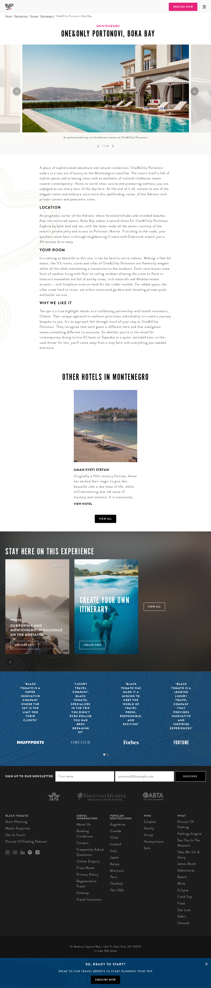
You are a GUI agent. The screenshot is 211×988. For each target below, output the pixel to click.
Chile (114, 837)
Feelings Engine (189, 833)
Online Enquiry (88, 861)
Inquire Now (183, 7)
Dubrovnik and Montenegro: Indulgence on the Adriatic (36, 630)
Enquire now (105, 980)
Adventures (186, 870)
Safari (181, 916)
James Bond (186, 863)
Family (149, 828)
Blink (181, 883)
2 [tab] (108, 755)
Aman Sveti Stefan (91, 469)
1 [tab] (104, 755)
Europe (34, 16)
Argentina (117, 824)
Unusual (183, 923)
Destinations (21, 16)
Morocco (117, 870)
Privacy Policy (87, 874)
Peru (113, 877)
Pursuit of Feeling (185, 824)
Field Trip (184, 896)
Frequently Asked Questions (90, 852)
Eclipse (183, 890)
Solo (147, 848)
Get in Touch (15, 834)
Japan (114, 857)
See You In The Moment (188, 843)
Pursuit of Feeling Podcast (26, 841)
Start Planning (16, 821)
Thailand (116, 883)
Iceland (115, 844)
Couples (150, 821)
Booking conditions (84, 833)
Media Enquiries (17, 828)
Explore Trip (24, 645)
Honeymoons (154, 841)
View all (105, 519)
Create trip (92, 645)
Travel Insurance (88, 899)
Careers (82, 843)
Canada (115, 831)
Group (148, 834)
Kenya (114, 864)
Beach (182, 877)
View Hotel (83, 504)
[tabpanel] (103, 451)
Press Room (85, 867)
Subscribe (190, 776)
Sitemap (82, 892)
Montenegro (47, 16)
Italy (113, 850)
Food (181, 903)
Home (8, 16)
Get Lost (184, 910)
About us (83, 824)
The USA (117, 890)
